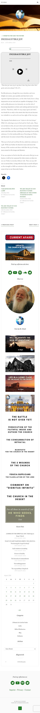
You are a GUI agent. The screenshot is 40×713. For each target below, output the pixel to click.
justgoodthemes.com (22, 702)
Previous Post (8, 224)
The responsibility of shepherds (20, 569)
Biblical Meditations (20, 629)
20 (24, 596)
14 (29, 592)
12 (20, 592)
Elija (2, 42)
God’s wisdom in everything (20, 548)
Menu (5, 2)
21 (29, 596)
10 (11, 592)
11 (15, 592)
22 (33, 596)
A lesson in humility (20, 553)
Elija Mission (20, 21)
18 (15, 596)
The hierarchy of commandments (20, 558)
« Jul (19, 610)
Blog (20, 633)
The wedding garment (20, 564)
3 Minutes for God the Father (13, 36)
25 (15, 600)
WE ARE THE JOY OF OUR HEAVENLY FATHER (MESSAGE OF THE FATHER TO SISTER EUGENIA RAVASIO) (28, 193)
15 (33, 592)
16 (6, 596)
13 (24, 592)
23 (6, 600)
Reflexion (20, 636)
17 (11, 596)
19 (20, 596)
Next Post (33, 224)
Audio (20, 626)
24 (11, 600)
